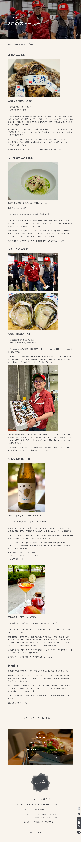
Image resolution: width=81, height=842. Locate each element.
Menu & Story (19, 44)
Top (9, 44)
